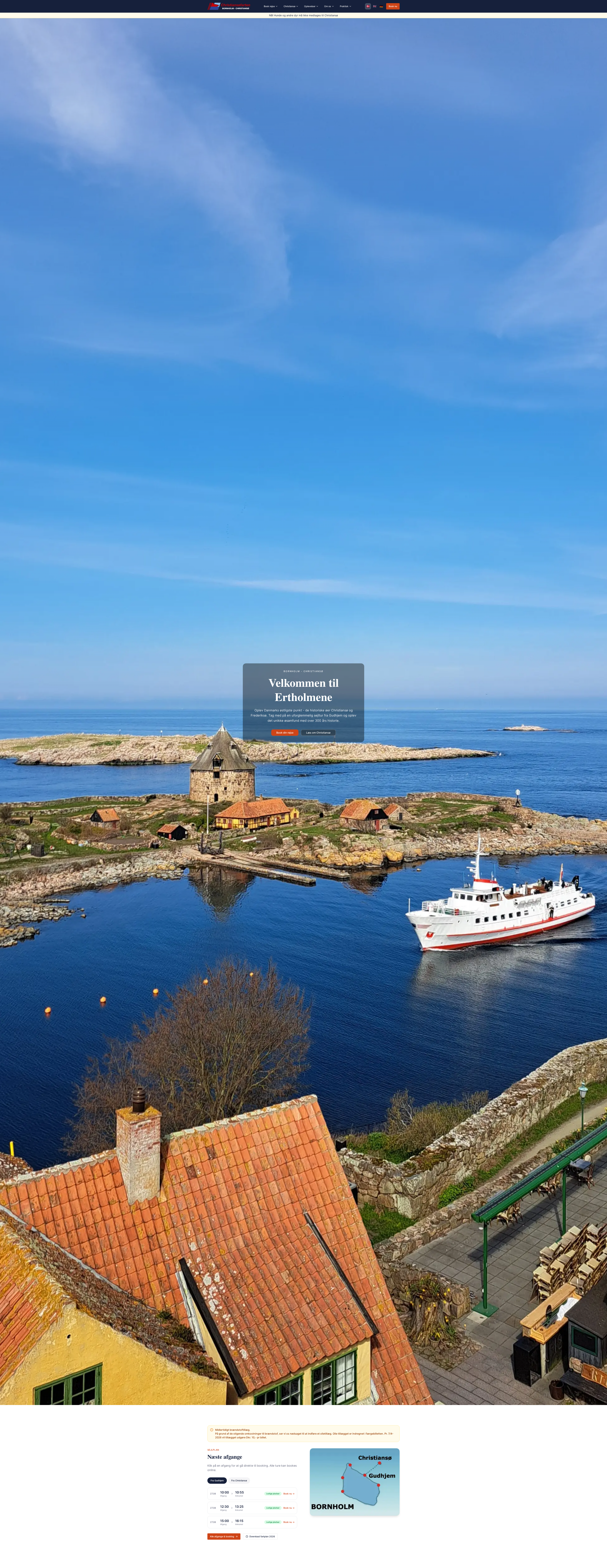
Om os (327, 6)
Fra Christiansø (239, 1480)
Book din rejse (284, 732)
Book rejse (269, 6)
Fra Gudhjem (217, 1480)
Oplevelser (309, 6)
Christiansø (289, 6)
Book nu (393, 6)
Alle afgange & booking (222, 1536)
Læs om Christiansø (318, 732)
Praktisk (344, 6)
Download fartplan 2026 (262, 1536)
